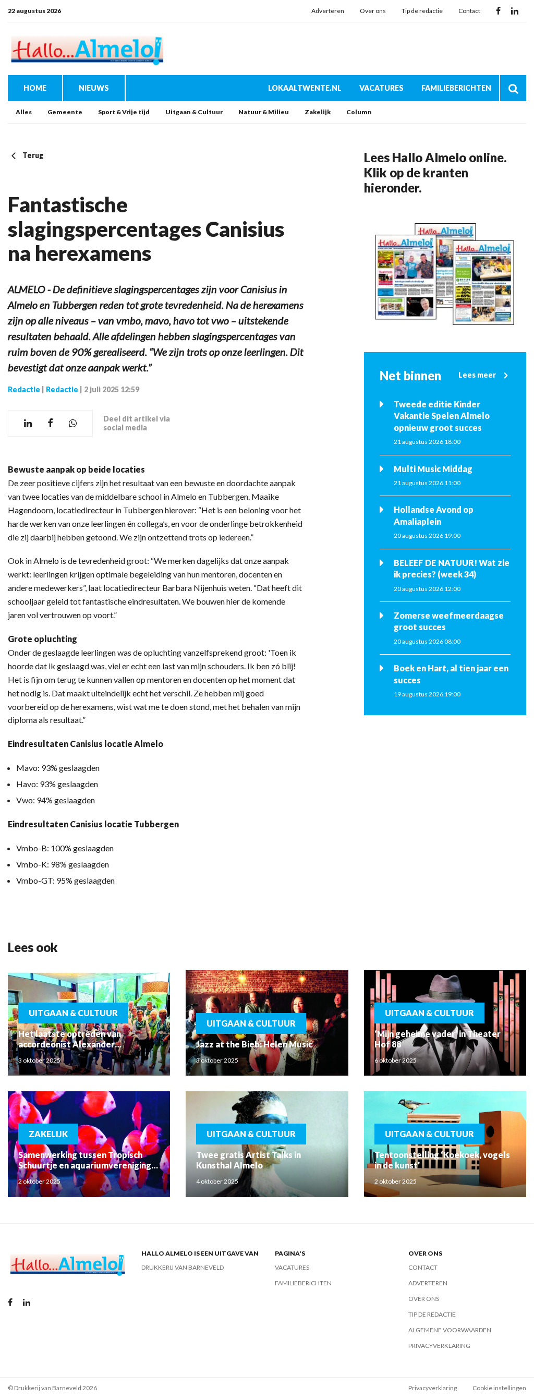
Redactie (24, 389)
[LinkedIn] (514, 11)
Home (34, 87)
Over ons (373, 11)
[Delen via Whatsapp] (72, 423)
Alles (24, 112)
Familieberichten (456, 87)
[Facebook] (498, 11)
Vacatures (381, 87)
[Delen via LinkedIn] (28, 423)
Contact (469, 11)
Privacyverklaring (439, 1345)
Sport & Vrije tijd (124, 112)
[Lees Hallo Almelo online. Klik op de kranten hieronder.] (445, 273)
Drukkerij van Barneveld (182, 1267)
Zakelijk (318, 112)
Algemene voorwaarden (449, 1330)
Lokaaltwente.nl (305, 87)
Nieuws (94, 87)
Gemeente (64, 112)
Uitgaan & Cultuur (194, 112)
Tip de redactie (422, 11)
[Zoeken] (513, 88)
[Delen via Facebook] (50, 423)
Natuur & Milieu (263, 112)
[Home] (86, 48)
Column (359, 112)
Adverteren (327, 11)
